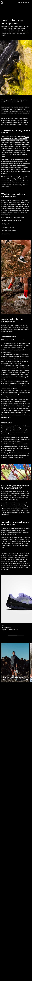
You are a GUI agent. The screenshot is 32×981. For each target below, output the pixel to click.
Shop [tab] (4, 6)
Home (19, 2)
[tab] (5, 9)
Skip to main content (25, 1)
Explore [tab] (26, 6)
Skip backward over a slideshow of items (17, 633)
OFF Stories (26, 2)
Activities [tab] (15, 6)
